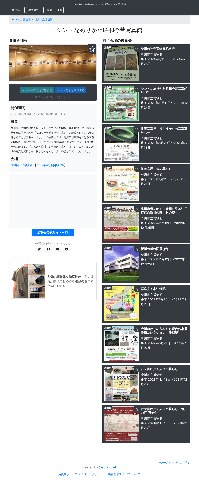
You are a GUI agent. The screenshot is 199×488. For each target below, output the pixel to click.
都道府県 (34, 10)
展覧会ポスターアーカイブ (124, 474)
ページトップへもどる (174, 462)
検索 (49, 10)
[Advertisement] (53, 201)
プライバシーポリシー (88, 474)
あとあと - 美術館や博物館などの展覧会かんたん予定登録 (100, 4)
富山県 (27, 19)
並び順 (16, 10)
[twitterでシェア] (39, 249)
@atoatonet (107, 467)
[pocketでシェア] (67, 249)
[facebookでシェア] (48, 249)
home (15, 19)
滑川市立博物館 (43, 19)
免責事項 (63, 474)
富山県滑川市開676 (50, 165)
